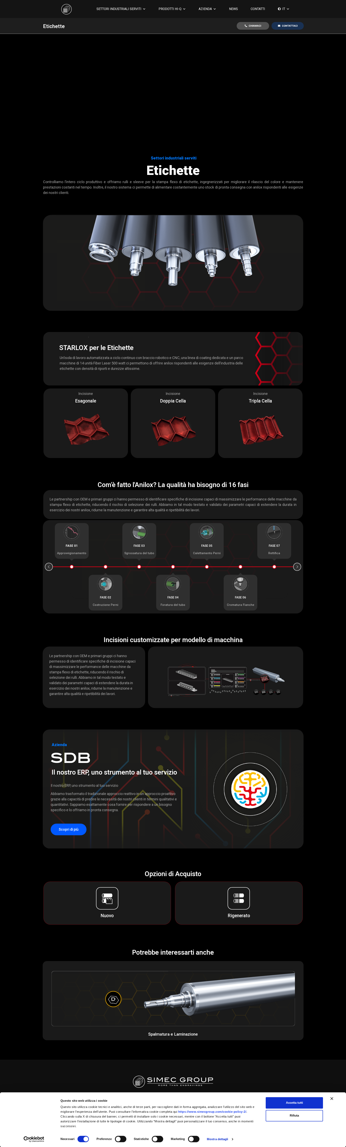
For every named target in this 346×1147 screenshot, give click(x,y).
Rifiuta (294, 1115)
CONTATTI (258, 9)
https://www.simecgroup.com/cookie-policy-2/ (212, 1111)
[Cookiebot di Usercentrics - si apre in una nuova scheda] (33, 1139)
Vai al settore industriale (173, 999)
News (233, 9)
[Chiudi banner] (331, 1098)
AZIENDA (205, 9)
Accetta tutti (294, 1102)
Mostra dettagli (217, 1139)
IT (283, 9)
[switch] (120, 1139)
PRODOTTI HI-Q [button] (170, 9)
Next (297, 567)
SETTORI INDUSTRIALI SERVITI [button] (119, 9)
